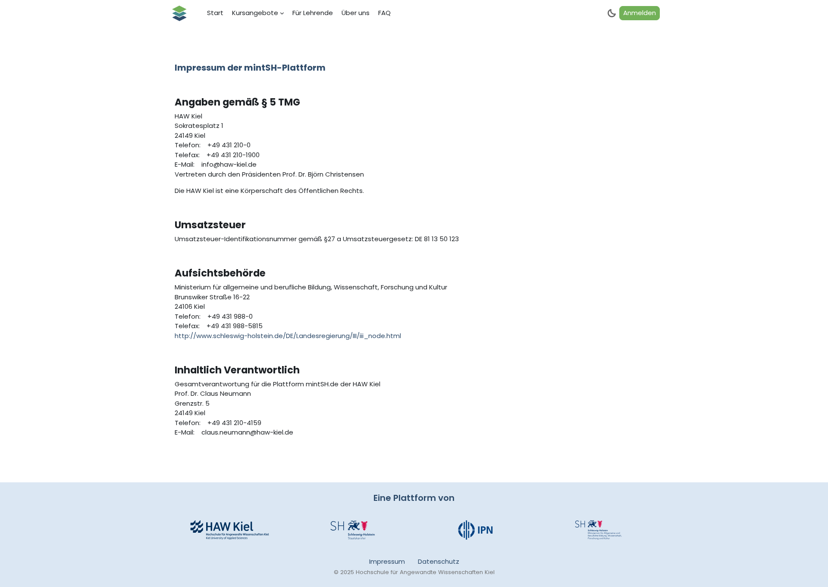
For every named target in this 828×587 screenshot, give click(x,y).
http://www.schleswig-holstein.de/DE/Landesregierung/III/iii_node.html (288, 335)
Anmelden (639, 12)
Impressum (387, 561)
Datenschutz (438, 561)
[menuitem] (215, 13)
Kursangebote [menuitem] (255, 12)
